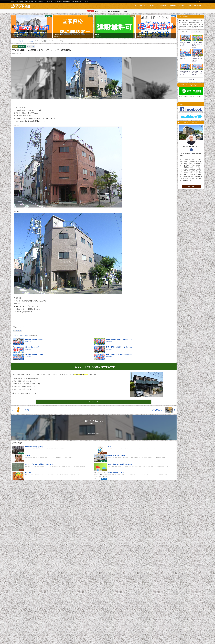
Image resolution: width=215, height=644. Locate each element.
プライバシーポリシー (198, 1)
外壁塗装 (181, 20)
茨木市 (181, 24)
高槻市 (192, 22)
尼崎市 (196, 24)
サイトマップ (188, 1)
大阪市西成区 (31, 46)
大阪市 (200, 20)
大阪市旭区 (186, 24)
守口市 (190, 20)
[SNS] (191, 109)
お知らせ (15, 46)
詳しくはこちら (93, 401)
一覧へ (190, 79)
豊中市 (196, 22)
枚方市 (188, 22)
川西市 (200, 24)
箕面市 (201, 26)
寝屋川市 (195, 20)
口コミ (200, 22)
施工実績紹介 (22, 46)
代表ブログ (191, 186)
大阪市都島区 (195, 26)
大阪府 (186, 20)
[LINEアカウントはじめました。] (191, 91)
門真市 (192, 24)
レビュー (183, 22)
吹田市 (189, 26)
